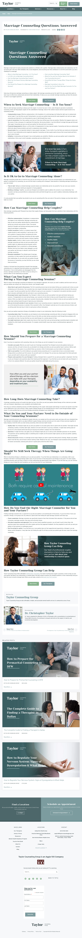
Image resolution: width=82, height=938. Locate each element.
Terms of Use (38, 931)
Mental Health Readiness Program (18, 839)
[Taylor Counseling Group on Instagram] (37, 879)
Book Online (73, 4)
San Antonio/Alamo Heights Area (41, 837)
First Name (26, 900)
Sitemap (24, 931)
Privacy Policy (31, 931)
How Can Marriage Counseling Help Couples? (20, 78)
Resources (18, 836)
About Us (17, 844)
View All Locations (40, 848)
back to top (52, 878)
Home (3, 13)
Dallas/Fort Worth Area (41, 831)
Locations (20, 813)
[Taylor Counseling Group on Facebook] (33, 879)
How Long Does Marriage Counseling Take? (57, 74)
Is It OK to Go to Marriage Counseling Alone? (20, 76)
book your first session (50, 577)
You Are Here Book (18, 841)
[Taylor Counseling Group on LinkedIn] (25, 879)
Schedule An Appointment (60, 813)
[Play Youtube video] (41, 485)
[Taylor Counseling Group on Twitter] (29, 879)
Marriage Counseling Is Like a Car (54, 84)
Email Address (28, 894)
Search (56, 3)
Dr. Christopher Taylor (33, 29)
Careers (18, 846)
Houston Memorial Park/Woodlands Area (41, 834)
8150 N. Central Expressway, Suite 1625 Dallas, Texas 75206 (64, 837)
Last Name (26, 906)
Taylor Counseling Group (12, 29)
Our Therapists (49, 100)
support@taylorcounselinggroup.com (64, 833)
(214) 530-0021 (64, 831)
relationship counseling (33, 574)
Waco (41, 841)
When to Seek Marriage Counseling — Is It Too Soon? (23, 74)
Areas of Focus (18, 833)
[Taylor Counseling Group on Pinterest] (41, 879)
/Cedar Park (41, 844)
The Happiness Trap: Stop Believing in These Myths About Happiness (60, 631)
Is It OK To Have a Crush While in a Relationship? (18, 630)
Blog (9, 13)
